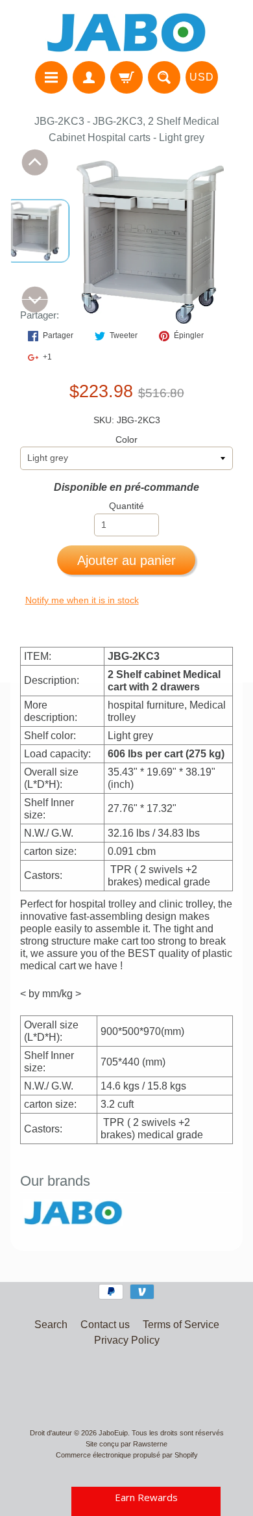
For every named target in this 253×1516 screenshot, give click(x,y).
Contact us (105, 1324)
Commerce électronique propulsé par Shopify (127, 1455)
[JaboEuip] (126, 32)
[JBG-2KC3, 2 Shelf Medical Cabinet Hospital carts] (37, 231)
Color (126, 440)
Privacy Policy (127, 1340)
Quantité (126, 506)
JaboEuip (113, 1433)
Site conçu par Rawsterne (126, 1444)
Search (50, 1324)
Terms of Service (181, 1324)
